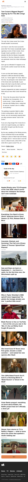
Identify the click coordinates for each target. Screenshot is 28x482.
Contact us (8, 476)
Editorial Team (13, 476)
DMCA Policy (22, 474)
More (14, 456)
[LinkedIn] (13, 164)
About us (3, 476)
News (3, 471)
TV (7, 471)
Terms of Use (16, 474)
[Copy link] (21, 164)
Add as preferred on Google (7, 19)
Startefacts (3, 5)
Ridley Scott (19, 149)
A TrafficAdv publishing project (15, 479)
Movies (3, 149)
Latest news (8, 5)
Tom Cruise (4, 152)
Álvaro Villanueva (9, 22)
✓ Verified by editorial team (7, 18)
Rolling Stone (10, 146)
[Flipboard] (17, 164)
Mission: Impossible (11, 149)
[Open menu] (25, 1)
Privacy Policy (4, 474)
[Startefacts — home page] (3, 1)
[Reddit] (10, 164)
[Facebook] (2, 164)
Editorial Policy (20, 476)
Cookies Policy (10, 474)
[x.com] (6, 164)
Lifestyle (19, 471)
